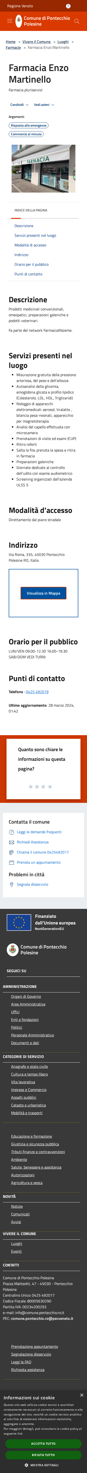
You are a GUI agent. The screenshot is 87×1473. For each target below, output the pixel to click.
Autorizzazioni (23, 1175)
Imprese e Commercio (28, 1089)
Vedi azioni (42, 104)
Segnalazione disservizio (31, 1354)
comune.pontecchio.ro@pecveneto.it (42, 1318)
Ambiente (19, 1159)
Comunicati (20, 1214)
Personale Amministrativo (32, 1035)
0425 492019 (37, 692)
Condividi (17, 104)
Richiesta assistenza (27, 1369)
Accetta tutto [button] (43, 1444)
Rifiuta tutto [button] (43, 1455)
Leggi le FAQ (21, 1362)
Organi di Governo (26, 996)
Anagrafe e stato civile (29, 1066)
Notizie (17, 1206)
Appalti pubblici (23, 1097)
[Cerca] (77, 21)
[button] (43, 1465)
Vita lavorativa (23, 1082)
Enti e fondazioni (25, 1019)
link (20, 1433)
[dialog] (43, 1431)
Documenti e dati (25, 1043)
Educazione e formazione (31, 1136)
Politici (16, 1027)
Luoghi (63, 41)
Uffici (15, 1012)
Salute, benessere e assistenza (36, 1167)
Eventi (16, 1251)
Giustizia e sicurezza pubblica (35, 1144)
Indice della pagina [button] (30, 210)
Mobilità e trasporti (27, 1113)
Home (10, 41)
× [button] (81, 1395)
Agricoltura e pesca (27, 1183)
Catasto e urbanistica (28, 1105)
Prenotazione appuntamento (34, 1346)
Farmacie (13, 47)
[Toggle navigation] (10, 21)
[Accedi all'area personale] (68, 6)
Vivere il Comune (36, 41)
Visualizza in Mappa (43, 593)
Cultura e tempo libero (29, 1074)
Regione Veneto (20, 6)
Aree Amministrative (28, 1004)
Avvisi (16, 1222)
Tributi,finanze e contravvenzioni (38, 1152)
